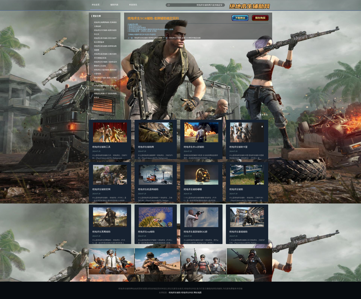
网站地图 (198, 293)
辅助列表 (114, 5)
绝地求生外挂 (187, 293)
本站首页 (96, 5)
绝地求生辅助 (175, 293)
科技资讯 (133, 5)
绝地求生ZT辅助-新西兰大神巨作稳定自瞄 (185, 38)
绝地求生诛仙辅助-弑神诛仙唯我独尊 (148, 38)
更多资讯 (264, 115)
